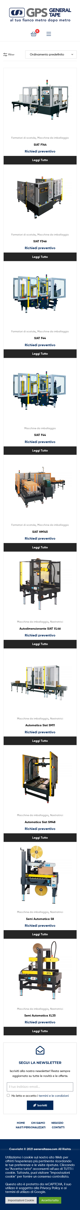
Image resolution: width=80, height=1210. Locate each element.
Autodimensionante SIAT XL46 (40, 628)
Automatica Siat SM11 (40, 725)
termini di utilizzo (17, 1192)
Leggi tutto (40, 160)
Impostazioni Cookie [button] (21, 1200)
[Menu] (49, 33)
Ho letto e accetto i (40, 1095)
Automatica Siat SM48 (40, 822)
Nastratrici (56, 621)
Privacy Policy (50, 1188)
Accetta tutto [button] (50, 1200)
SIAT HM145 (40, 532)
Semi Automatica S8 (40, 919)
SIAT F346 (40, 241)
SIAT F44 (40, 338)
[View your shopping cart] (33, 33)
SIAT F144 (40, 145)
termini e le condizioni (54, 1095)
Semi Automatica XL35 (40, 1015)
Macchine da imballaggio (53, 137)
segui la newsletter (40, 1063)
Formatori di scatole (23, 137)
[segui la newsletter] (40, 1050)
